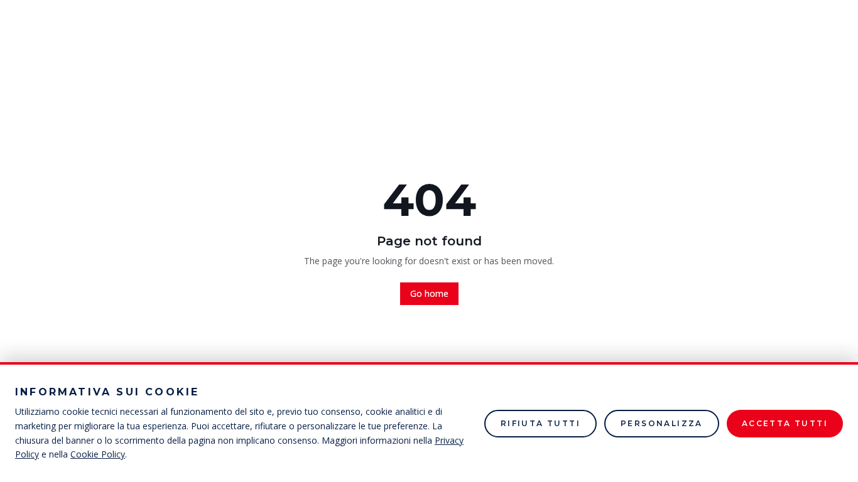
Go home (429, 293)
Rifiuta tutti (540, 423)
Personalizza (662, 423)
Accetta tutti (785, 423)
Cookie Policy (97, 454)
